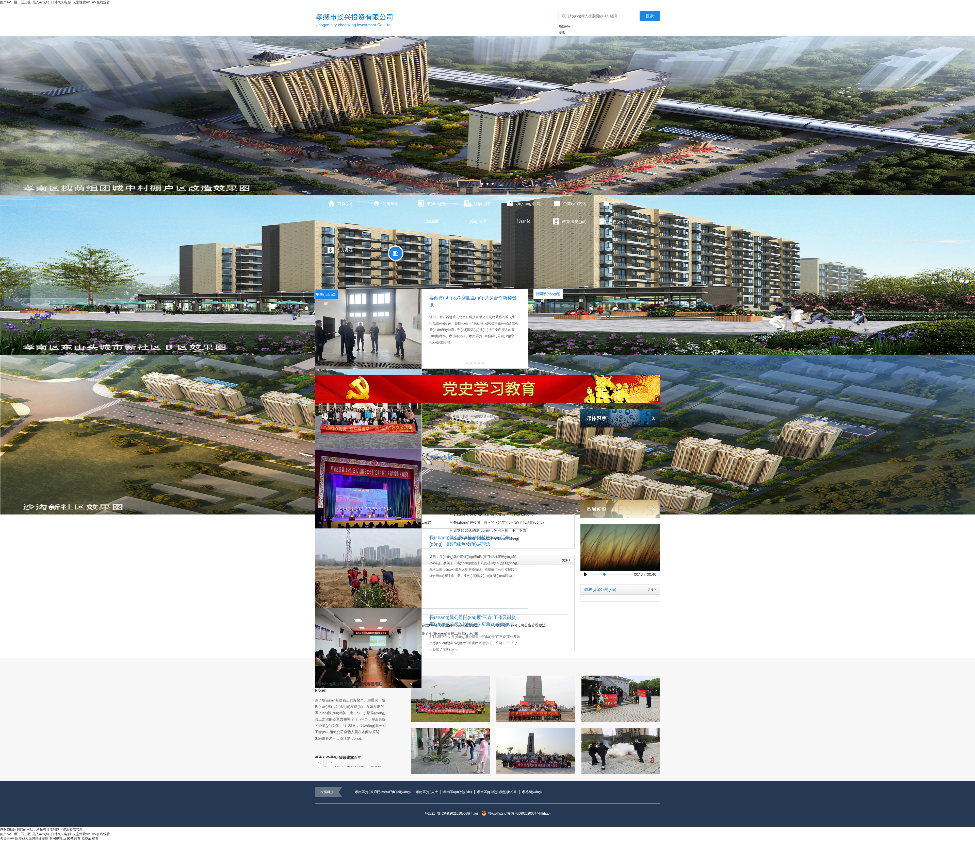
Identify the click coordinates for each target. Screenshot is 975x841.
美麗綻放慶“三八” (446, 457)
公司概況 (390, 203)
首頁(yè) (344, 203)
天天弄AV (7, 838)
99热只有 (73, 838)
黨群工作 (620, 203)
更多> (566, 560)
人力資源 (344, 250)
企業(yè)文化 (574, 203)
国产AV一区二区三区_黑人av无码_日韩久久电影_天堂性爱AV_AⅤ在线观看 (55, 2)
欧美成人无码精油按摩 (31, 838)
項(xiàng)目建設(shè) (528, 207)
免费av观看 (90, 838)
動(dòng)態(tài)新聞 (435, 207)
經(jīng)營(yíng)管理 (479, 207)
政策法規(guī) (574, 221)
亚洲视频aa (57, 838)
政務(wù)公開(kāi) (620, 225)
